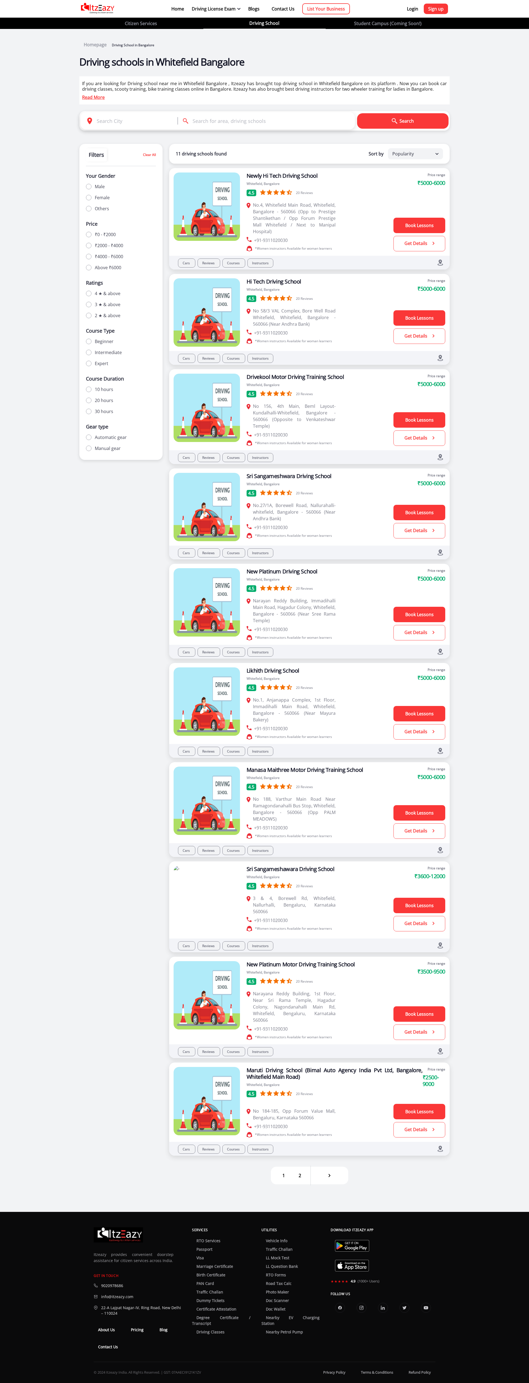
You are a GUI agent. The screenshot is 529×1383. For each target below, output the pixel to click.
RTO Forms (276, 1275)
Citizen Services (141, 23)
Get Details (416, 243)
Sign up (436, 9)
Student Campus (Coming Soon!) (388, 23)
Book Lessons (419, 225)
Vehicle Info (276, 1240)
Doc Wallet (275, 1309)
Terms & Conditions (377, 1372)
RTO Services (208, 1240)
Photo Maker (277, 1292)
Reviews (208, 263)
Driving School (264, 23)
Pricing (137, 1329)
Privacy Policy (334, 1372)
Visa (200, 1257)
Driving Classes (210, 1332)
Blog (164, 1329)
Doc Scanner (277, 1300)
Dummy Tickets (210, 1300)
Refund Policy (420, 1372)
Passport (204, 1249)
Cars (187, 263)
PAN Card (205, 1283)
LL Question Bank (282, 1266)
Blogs (254, 9)
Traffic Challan (209, 1292)
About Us (106, 1329)
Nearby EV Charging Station (290, 1320)
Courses (234, 263)
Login (412, 9)
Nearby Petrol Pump (284, 1332)
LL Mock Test (277, 1257)
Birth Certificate (210, 1275)
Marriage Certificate (214, 1266)
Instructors (260, 263)
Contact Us (283, 9)
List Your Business (326, 9)
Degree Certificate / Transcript (221, 1320)
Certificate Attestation (216, 1309)
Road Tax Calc (279, 1283)
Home (177, 9)
